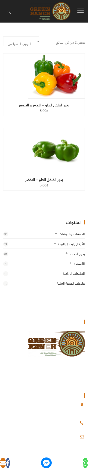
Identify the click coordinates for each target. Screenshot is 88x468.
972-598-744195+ (64, 423)
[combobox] (21, 41)
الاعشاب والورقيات (72, 233)
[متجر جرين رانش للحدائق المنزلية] (50, 11)
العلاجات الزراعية (74, 273)
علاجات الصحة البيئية (71, 283)
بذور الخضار (77, 253)
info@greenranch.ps (63, 437)
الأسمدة (79, 263)
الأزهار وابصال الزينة (71, 243)
